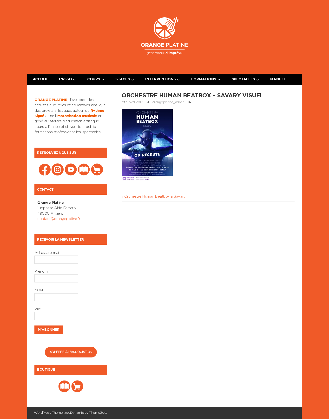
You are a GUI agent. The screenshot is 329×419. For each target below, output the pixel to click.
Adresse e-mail (46, 253)
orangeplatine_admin (168, 102)
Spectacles (243, 79)
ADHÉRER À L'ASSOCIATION (71, 352)
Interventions (160, 79)
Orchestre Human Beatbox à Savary (154, 196)
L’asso (65, 79)
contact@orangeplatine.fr (58, 219)
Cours (93, 79)
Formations (203, 79)
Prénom (40, 271)
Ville (37, 309)
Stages (122, 79)
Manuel (278, 79)
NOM (38, 290)
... (101, 132)
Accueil (40, 79)
